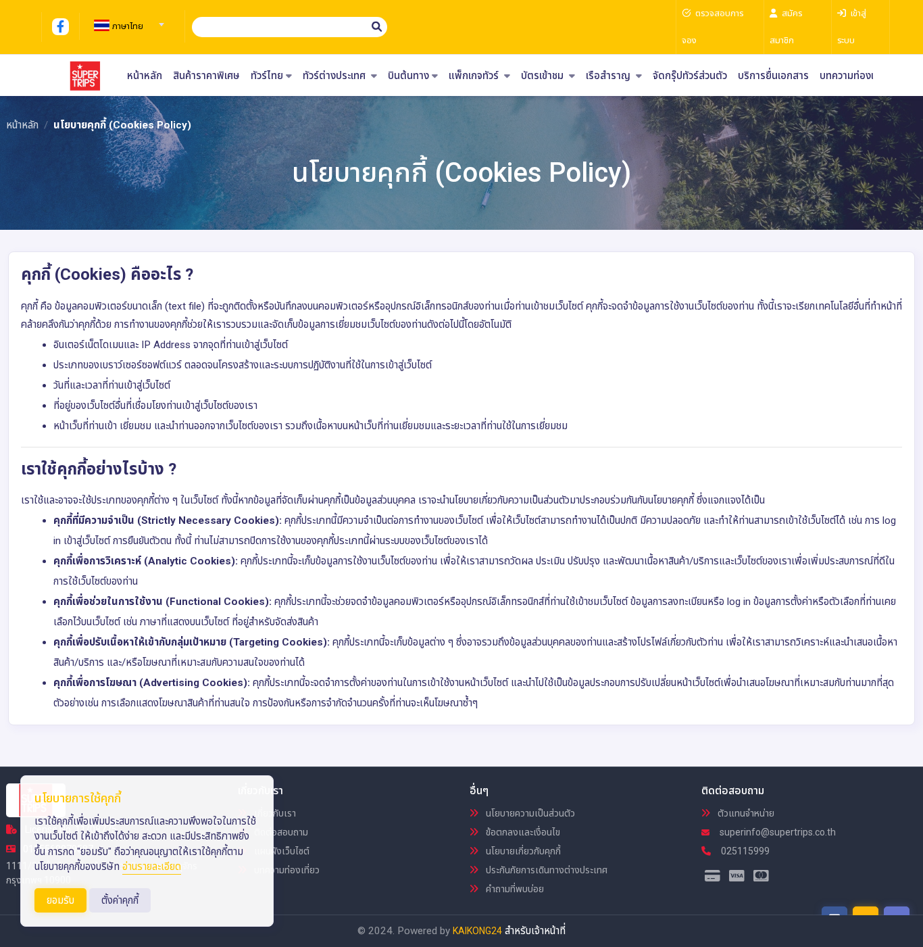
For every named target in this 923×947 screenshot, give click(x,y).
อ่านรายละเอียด (151, 866)
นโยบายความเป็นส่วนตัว (529, 813)
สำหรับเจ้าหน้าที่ (535, 931)
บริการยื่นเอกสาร (773, 76)
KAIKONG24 (477, 930)
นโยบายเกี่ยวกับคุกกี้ (522, 851)
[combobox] (127, 20)
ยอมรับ (60, 900)
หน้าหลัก (144, 76)
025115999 (744, 851)
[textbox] (127, 26)
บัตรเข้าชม (543, 76)
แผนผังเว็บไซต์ (280, 851)
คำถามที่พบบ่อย (514, 888)
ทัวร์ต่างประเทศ (335, 76)
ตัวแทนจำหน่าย (745, 813)
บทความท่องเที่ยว (855, 76)
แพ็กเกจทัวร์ (475, 76)
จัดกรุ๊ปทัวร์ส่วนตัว (690, 76)
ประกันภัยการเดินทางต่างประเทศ (545, 870)
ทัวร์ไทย (267, 76)
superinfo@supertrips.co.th (777, 832)
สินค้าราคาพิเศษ (206, 76)
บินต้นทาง (408, 76)
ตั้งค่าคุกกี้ (120, 900)
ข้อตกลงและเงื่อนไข (522, 832)
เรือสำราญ (609, 76)
